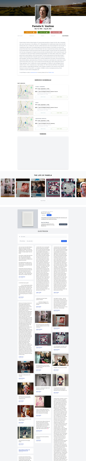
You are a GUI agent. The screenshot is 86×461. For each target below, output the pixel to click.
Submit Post (64, 241)
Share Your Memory (63, 224)
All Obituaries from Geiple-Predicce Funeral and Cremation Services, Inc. (78, 8)
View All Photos (43, 200)
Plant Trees (59, 96)
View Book (43, 215)
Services (32, 35)
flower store (51, 72)
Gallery (53, 35)
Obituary (20, 35)
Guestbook (65, 35)
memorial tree (34, 72)
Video (42, 35)
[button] (25, 91)
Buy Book (49, 215)
